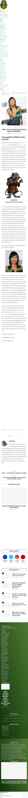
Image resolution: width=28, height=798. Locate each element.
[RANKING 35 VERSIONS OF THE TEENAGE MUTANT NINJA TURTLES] (5, 585)
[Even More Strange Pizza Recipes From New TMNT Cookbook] (5, 596)
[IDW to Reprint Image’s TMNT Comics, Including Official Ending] (5, 614)
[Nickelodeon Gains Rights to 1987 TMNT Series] (14, 495)
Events (1, 18)
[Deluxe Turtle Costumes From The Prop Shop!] (5, 576)
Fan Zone (2, 27)
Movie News (3, 13)
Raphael (2, 34)
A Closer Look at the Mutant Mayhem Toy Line (19, 604)
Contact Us (4, 730)
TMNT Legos (21, 429)
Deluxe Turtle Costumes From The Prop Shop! (19, 574)
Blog (1, 20)
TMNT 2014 (4, 429)
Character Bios (3, 28)
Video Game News (4, 17)
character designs (22, 144)
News (1, 10)
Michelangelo (3, 32)
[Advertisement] (14, 531)
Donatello (2, 29)
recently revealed (19, 149)
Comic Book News (4, 11)
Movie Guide (3, 37)
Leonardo (2, 31)
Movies (1, 21)
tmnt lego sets (12, 429)
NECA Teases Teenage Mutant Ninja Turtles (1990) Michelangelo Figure (6, 698)
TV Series (2, 22)
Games (1, 44)
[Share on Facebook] (18, 435)
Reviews (2, 39)
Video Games (3, 25)
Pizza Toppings (3, 38)
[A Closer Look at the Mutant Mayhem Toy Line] (5, 605)
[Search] (4, 722)
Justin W (9, 133)
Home (2, 93)
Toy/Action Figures (4, 14)
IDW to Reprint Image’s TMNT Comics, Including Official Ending (19, 614)
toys (7, 144)
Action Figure (3, 24)
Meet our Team (5, 726)
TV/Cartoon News (4, 15)
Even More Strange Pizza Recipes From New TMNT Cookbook (19, 595)
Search (1, 89)
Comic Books (3, 41)
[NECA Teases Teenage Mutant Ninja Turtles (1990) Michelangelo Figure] (5, 687)
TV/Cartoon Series (4, 46)
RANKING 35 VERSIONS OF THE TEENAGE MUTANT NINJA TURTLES (18, 585)
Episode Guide (3, 35)
